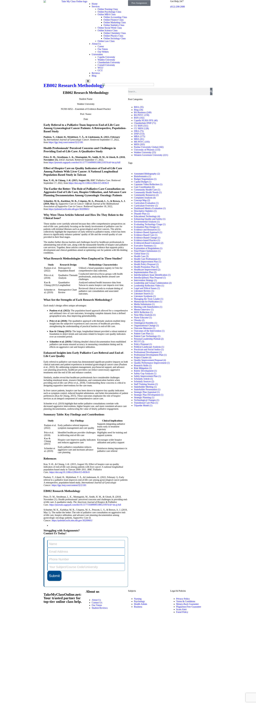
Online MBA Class (107, 14)
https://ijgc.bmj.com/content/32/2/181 (69, 485)
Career (101, 46)
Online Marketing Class (115, 22)
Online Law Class (106, 41)
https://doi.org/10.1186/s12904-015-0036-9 (69, 472)
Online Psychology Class (109, 12)
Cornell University (106, 65)
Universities (97, 54)
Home (94, 4)
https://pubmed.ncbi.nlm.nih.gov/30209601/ (72, 520)
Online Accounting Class (115, 17)
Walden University (106, 59)
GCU (100, 70)
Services (96, 6)
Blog (94, 75)
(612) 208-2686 (177, 6)
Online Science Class (107, 30)
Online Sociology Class (115, 38)
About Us (96, 43)
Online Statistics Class (114, 25)
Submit (54, 576)
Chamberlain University (109, 62)
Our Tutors (103, 49)
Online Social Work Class (110, 27)
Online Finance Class (114, 19)
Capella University (106, 57)
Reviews (96, 73)
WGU (100, 67)
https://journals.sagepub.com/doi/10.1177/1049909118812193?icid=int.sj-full (85, 504)
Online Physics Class (113, 35)
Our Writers (103, 51)
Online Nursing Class (108, 9)
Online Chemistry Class (115, 33)
